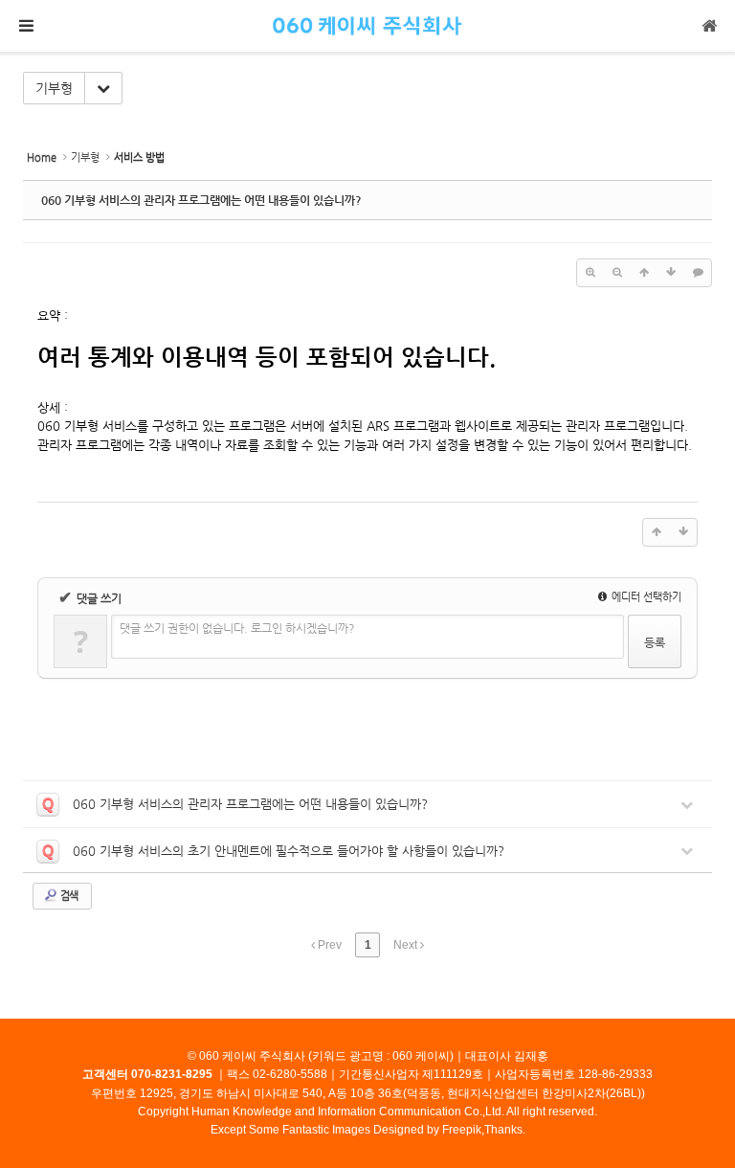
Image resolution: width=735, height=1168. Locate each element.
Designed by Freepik (427, 1129)
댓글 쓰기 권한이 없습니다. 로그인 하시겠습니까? (237, 628)
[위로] (644, 272)
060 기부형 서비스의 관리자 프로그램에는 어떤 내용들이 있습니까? (201, 200)
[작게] (617, 272)
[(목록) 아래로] (670, 272)
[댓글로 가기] (697, 272)
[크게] (590, 272)
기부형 (54, 88)
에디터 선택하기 (645, 597)
